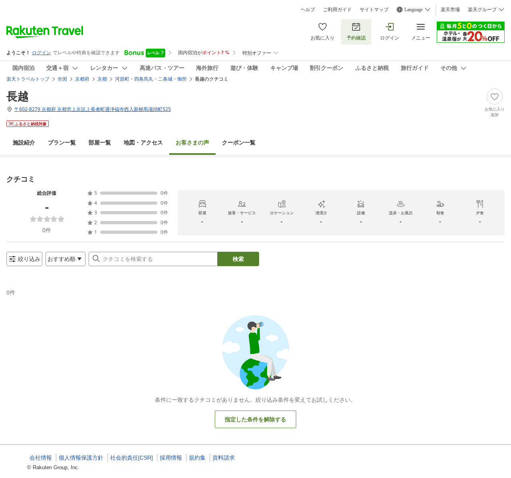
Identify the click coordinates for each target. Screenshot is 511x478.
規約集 (197, 457)
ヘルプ (308, 9)
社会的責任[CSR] (131, 457)
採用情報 (171, 457)
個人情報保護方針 (81, 457)
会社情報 (41, 457)
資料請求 (223, 457)
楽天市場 (450, 9)
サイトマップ (374, 9)
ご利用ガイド (337, 9)
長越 (17, 95)
